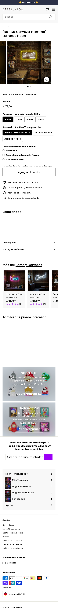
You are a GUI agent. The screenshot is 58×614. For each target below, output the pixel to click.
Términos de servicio (12, 544)
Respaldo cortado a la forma (22, 155)
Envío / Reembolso (13, 249)
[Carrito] (47, 9)
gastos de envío (13, 166)
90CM (29, 119)
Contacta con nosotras (14, 533)
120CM (41, 119)
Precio (6, 101)
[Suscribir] (48, 457)
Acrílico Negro (12, 138)
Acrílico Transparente (17, 132)
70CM (18, 119)
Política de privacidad (13, 540)
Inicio (5, 26)
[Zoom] (46, 79)
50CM (7, 119)
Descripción (10, 242)
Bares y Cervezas (29, 265)
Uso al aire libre (15, 159)
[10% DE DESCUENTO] (29, 419)
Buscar (6, 536)
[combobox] (29, 17)
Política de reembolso (13, 548)
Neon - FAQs (8, 525)
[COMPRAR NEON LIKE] (29, 384)
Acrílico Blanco (43, 132)
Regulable (12, 150)
